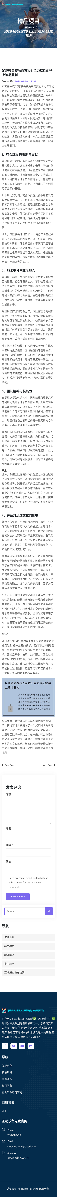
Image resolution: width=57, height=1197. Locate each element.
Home (28, 28)
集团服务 (9, 964)
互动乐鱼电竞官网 (14, 973)
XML (4, 1111)
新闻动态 (9, 955)
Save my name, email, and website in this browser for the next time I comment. (28, 882)
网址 (8, 862)
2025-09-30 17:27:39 (25, 81)
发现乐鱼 (9, 937)
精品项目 (9, 946)
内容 (8, 794)
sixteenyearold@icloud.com (21, 1147)
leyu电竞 (44, 1189)
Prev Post (9, 765)
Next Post (47, 765)
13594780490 (14, 1135)
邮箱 (9, 845)
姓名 (9, 828)
